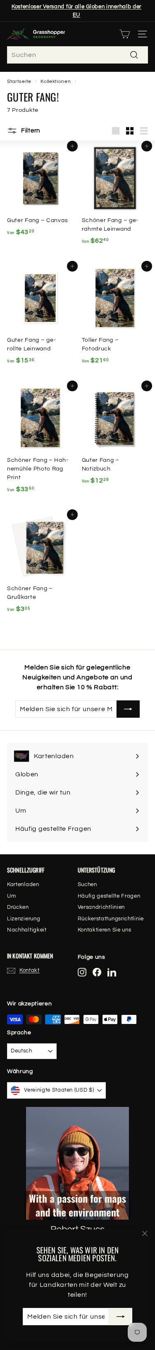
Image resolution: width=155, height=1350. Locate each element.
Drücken (18, 907)
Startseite (19, 81)
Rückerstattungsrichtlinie (111, 919)
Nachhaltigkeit (27, 930)
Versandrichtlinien (101, 907)
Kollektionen (56, 81)
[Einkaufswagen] (124, 34)
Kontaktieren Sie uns (104, 930)
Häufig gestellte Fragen (109, 896)
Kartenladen (23, 884)
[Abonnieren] (120, 1316)
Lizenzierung (23, 919)
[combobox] (77, 55)
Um (11, 896)
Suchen (87, 884)
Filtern (29, 131)
